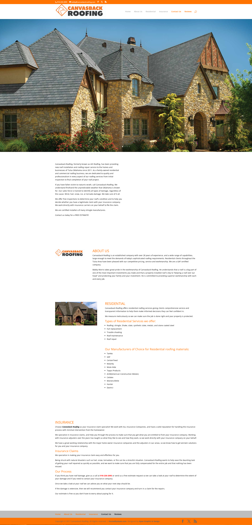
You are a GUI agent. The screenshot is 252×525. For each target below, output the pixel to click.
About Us (138, 12)
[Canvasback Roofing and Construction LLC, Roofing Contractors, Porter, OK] (65, 265)
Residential (151, 12)
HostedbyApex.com (118, 521)
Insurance (163, 12)
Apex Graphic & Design (149, 521)
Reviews (188, 12)
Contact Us (176, 12)
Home (128, 12)
